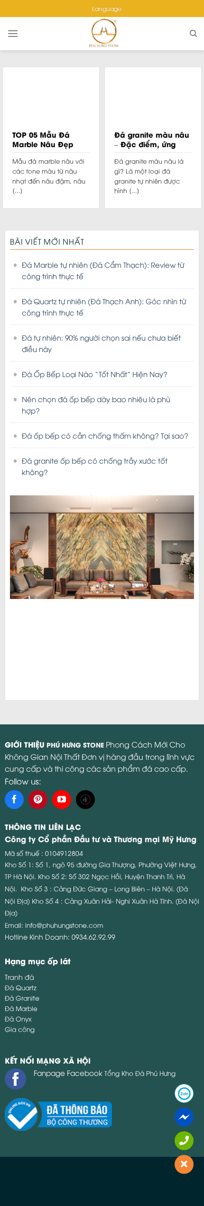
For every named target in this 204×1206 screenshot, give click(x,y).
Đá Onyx (18, 1018)
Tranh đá (19, 976)
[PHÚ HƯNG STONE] (104, 33)
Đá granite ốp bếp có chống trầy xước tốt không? (94, 466)
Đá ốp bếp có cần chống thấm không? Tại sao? (105, 435)
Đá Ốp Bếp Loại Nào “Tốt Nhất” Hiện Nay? (94, 374)
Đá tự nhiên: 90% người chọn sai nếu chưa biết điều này (101, 343)
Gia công (20, 1028)
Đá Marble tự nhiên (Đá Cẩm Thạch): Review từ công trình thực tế (103, 270)
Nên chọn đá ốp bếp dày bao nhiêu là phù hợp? (96, 404)
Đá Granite (22, 997)
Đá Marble (21, 1008)
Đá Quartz (21, 987)
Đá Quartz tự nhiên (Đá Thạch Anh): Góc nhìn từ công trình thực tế (104, 306)
